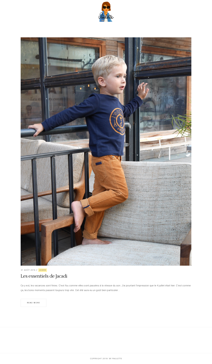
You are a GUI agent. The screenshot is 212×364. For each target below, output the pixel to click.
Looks (42, 270)
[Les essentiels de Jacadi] (106, 151)
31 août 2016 (28, 270)
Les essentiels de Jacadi (44, 276)
